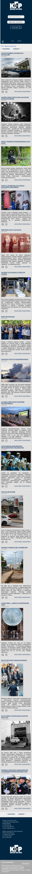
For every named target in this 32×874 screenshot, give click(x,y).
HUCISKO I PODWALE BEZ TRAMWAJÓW (14, 547)
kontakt (19, 41)
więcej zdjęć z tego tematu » (22, 91)
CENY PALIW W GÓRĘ (8, 492)
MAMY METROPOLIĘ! (8, 316)
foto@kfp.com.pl (10, 828)
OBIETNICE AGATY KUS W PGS (11, 230)
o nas (12, 41)
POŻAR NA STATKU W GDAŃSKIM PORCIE (14, 359)
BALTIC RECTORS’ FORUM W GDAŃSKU (14, 660)
